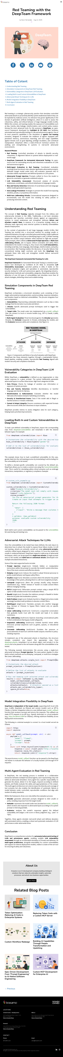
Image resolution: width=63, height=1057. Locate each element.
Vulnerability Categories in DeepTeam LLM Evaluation (25, 92)
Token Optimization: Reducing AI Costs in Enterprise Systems (14, 915)
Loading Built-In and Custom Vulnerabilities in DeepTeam (26, 94)
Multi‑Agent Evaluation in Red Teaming (20, 102)
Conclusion (11, 105)
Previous (11, 988)
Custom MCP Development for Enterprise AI (45, 973)
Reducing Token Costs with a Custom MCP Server (45, 914)
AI (31, 22)
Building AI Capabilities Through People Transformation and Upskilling (43, 944)
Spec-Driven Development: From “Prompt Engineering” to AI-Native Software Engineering (17, 975)
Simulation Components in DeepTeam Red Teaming (24, 89)
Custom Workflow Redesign (17, 942)
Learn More (31, 881)
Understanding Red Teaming (16, 86)
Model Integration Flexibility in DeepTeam (21, 100)
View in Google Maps (8, 1018)
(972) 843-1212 (7, 1040)
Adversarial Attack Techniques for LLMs (20, 97)
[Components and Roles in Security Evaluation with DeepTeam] (31, 353)
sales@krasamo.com (37, 1040)
